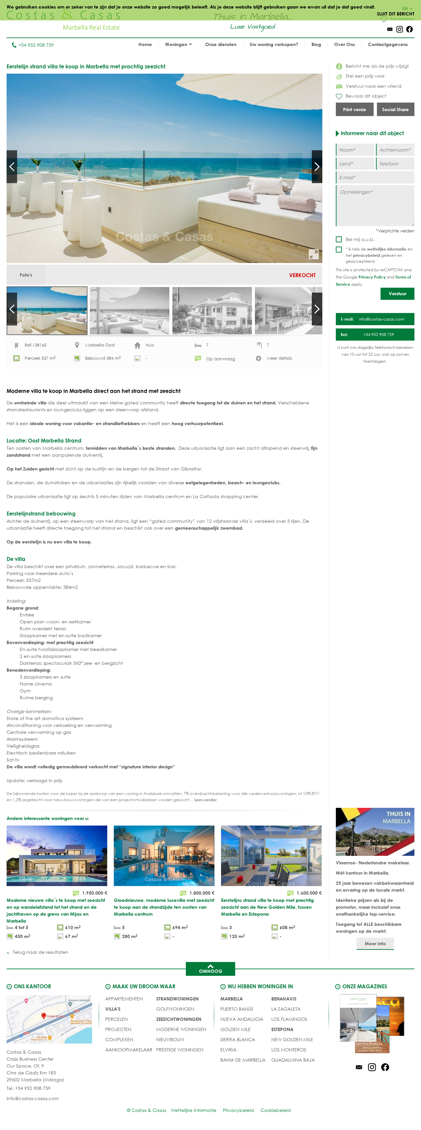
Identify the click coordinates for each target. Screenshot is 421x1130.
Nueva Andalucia (241, 1019)
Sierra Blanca (237, 1039)
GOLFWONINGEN (175, 1009)
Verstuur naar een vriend (374, 86)
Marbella (231, 998)
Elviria (228, 1049)
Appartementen (124, 999)
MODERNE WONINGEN (181, 1029)
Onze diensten (220, 44)
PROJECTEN (118, 1029)
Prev (12, 166)
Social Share (395, 109)
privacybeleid (366, 255)
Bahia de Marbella (242, 1060)
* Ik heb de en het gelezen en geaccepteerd (379, 255)
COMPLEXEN (119, 1039)
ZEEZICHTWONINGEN (178, 1019)
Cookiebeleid (275, 1110)
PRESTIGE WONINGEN (179, 1049)
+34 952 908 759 (36, 45)
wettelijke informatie (387, 249)
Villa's (112, 1009)
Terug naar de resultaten (40, 952)
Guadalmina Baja (293, 1060)
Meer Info (375, 943)
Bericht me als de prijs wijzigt (377, 66)
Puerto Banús (236, 1009)
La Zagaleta (286, 1009)
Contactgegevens (388, 44)
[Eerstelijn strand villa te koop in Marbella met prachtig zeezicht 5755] (164, 168)
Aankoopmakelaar (129, 1049)
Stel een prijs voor (365, 76)
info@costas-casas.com (33, 1098)
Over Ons (344, 44)
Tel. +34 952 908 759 (29, 1088)
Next (317, 166)
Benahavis (283, 998)
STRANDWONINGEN (177, 998)
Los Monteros (288, 1049)
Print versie (354, 109)
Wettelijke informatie (193, 1110)
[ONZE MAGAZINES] (372, 1025)
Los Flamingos (289, 1019)
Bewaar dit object (366, 96)
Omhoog (210, 971)
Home (145, 44)
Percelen (116, 1019)
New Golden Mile (292, 1039)
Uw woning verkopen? (274, 44)
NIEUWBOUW (170, 1039)
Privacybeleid (238, 1110)
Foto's (26, 274)
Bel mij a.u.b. (360, 239)
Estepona (282, 1029)
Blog (316, 44)
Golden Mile (235, 1029)
